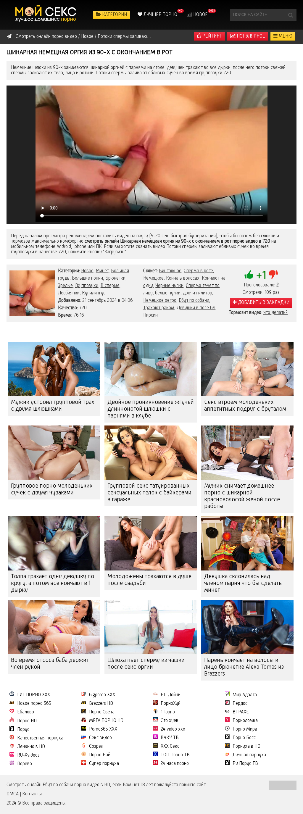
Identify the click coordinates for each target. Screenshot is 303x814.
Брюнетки (115, 278)
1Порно (168, 712)
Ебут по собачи (194, 300)
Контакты (32, 794)
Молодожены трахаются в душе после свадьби (149, 580)
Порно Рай (99, 755)
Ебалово (25, 712)
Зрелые (65, 285)
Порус (23, 729)
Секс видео (100, 738)
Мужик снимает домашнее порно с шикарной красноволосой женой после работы (242, 496)
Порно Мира (245, 729)
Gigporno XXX (102, 695)
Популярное (250, 36)
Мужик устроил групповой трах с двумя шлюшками (52, 405)
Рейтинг (211, 36)
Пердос (240, 703)
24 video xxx (173, 729)
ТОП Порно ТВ (175, 755)
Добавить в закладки (263, 302)
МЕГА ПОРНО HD (106, 720)
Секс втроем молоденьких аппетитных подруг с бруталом (245, 405)
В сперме (110, 285)
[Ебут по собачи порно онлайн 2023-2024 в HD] (46, 15)
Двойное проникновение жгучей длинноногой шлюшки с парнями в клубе (150, 409)
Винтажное (170, 271)
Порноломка (245, 720)
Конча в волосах (182, 278)
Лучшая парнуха (249, 755)
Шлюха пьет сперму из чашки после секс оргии (146, 663)
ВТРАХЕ (241, 712)
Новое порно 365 (34, 703)
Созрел (96, 746)
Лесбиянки (69, 293)
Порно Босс (244, 738)
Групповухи (86, 285)
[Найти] (290, 15)
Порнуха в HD (246, 746)
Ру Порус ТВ (245, 763)
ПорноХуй (170, 703)
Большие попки (87, 278)
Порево (24, 764)
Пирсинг (151, 315)
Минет (102, 271)
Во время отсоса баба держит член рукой (50, 663)
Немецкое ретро (159, 300)
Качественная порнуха (40, 738)
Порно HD (27, 721)
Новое (200, 14)
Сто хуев (169, 720)
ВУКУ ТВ (170, 738)
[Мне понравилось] (248, 274)
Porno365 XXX (103, 729)
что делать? (275, 312)
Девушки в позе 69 (196, 308)
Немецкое (153, 278)
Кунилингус (93, 293)
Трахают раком (158, 308)
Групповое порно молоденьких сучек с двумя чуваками (52, 489)
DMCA (13, 794)
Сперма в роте (198, 271)
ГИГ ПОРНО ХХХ (33, 695)
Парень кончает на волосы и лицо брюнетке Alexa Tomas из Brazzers (244, 667)
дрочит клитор (197, 293)
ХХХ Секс (170, 746)
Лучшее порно (159, 14)
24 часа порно (175, 763)
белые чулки (167, 293)
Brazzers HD (101, 703)
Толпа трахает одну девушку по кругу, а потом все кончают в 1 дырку (52, 583)
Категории (114, 14)
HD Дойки (170, 695)
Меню (285, 36)
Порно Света (102, 712)
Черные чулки (169, 285)
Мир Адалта (245, 695)
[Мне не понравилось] (273, 274)
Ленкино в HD (31, 746)
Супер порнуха (104, 763)
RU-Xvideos (28, 755)
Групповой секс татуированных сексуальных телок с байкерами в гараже (149, 493)
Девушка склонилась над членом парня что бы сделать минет (243, 583)
